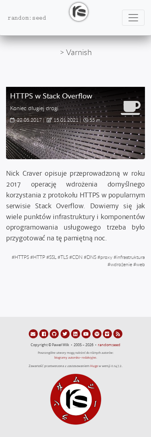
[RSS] (117, 333)
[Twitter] (65, 333)
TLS (64, 257)
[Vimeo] (108, 333)
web (140, 264)
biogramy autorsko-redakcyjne (75, 357)
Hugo (94, 366)
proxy (106, 257)
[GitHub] (55, 333)
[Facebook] (44, 333)
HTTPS (21, 257)
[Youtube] (86, 333)
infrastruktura (130, 257)
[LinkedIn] (76, 333)
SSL (52, 257)
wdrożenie (121, 264)
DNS (91, 257)
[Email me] (34, 333)
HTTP (39, 257)
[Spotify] (97, 333)
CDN (77, 257)
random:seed (109, 345)
